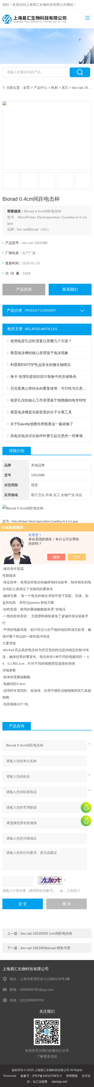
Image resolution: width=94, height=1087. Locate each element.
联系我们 (70, 289)
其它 (65, 87)
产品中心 (40, 87)
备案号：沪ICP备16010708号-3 (41, 1076)
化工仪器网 (40, 1081)
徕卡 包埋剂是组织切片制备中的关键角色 (43, 376)
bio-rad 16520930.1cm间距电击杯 (46, 933)
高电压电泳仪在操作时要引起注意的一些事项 (46, 436)
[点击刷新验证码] (50, 880)
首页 (26, 87)
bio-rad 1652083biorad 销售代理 (45, 948)
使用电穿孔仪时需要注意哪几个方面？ (41, 341)
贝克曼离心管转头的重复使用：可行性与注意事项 (49, 388)
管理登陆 (72, 1076)
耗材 (54, 87)
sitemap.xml (59, 1081)
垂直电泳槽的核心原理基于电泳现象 (39, 353)
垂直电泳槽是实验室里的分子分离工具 (41, 412)
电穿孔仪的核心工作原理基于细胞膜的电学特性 (48, 400)
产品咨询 (24, 289)
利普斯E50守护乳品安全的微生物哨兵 (40, 365)
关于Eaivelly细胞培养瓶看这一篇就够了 (41, 424)
